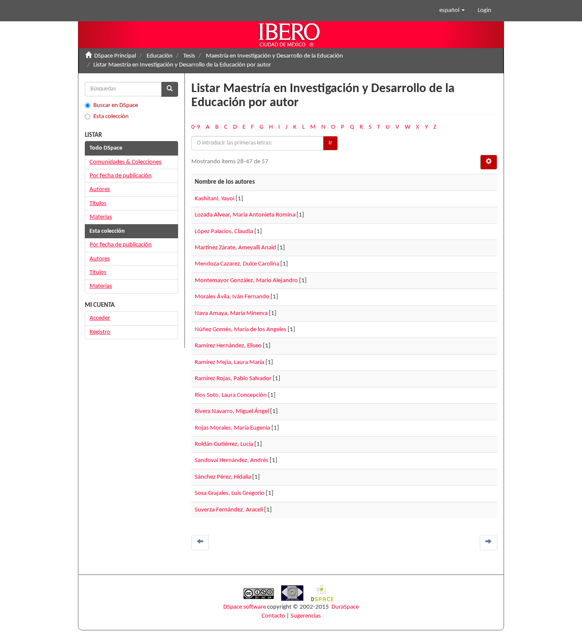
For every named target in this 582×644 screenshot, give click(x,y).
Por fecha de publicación (120, 176)
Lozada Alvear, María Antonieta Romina (245, 215)
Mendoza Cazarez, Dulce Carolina (237, 264)
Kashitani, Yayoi (214, 199)
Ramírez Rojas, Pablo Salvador (233, 378)
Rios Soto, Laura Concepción (231, 395)
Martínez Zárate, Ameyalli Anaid (235, 248)
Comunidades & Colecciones (125, 162)
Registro (99, 332)
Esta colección (111, 116)
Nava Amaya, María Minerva (231, 313)
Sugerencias (306, 616)
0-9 (195, 127)
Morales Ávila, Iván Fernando (232, 297)
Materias (100, 217)
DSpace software (244, 607)
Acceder (99, 318)
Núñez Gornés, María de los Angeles (240, 329)
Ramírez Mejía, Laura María (229, 362)
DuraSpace (345, 607)
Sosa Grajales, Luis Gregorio (230, 493)
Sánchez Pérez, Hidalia (223, 477)
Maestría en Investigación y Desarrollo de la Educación (274, 56)
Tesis (189, 56)
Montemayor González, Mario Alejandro (246, 280)
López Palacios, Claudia (224, 231)
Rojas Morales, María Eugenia (232, 428)
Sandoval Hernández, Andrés (231, 460)
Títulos (98, 203)
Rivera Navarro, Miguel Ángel (232, 411)
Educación (160, 56)
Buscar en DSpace (115, 105)
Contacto (273, 616)
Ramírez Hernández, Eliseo (228, 346)
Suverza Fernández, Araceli (229, 510)
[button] (452, 10)
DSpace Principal (115, 56)
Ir (330, 143)
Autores (99, 189)
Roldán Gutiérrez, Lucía (224, 444)
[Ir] (169, 89)
